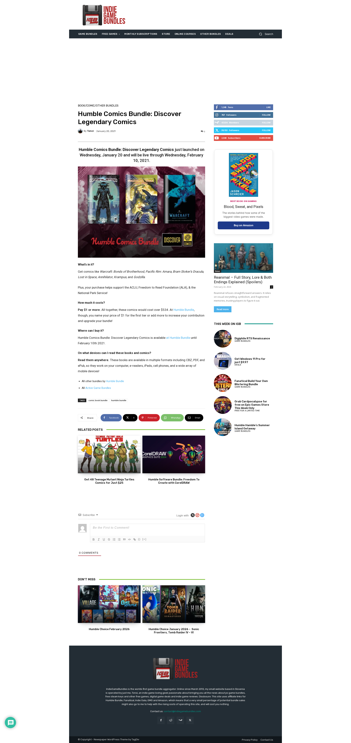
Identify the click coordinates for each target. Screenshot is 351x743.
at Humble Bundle (178, 338)
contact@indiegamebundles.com (182, 711)
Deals (238, 365)
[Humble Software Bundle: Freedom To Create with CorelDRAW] (173, 454)
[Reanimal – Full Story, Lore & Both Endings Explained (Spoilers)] (243, 258)
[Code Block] (129, 539)
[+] (144, 539)
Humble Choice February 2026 (109, 629)
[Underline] (103, 539)
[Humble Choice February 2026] (109, 604)
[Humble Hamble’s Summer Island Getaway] (223, 427)
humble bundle (118, 400)
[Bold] (93, 539)
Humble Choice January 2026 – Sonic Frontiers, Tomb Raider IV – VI (174, 631)
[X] (190, 720)
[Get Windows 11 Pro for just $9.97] (223, 361)
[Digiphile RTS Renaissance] (223, 339)
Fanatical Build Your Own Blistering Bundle (251, 382)
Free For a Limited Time (247, 411)
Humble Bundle (183, 310)
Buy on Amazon (243, 225)
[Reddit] (170, 720)
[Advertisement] (206, 15)
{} (139, 539)
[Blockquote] (124, 539)
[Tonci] (81, 131)
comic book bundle (97, 400)
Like (268, 107)
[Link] (134, 539)
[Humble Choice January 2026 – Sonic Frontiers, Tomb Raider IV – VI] (173, 604)
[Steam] (180, 720)
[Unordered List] (119, 539)
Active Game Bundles (98, 388)
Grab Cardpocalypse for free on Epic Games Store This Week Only (252, 405)
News (217, 271)
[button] (264, 34)
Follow (266, 114)
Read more (223, 309)
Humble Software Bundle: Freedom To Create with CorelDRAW (173, 481)
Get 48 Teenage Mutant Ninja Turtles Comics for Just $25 (109, 481)
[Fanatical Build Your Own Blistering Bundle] (223, 383)
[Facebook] (161, 720)
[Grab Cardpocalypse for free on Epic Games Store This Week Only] (223, 405)
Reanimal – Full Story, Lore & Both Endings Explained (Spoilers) (243, 279)
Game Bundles (242, 341)
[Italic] (98, 539)
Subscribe (265, 138)
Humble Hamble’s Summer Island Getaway (252, 427)
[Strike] (109, 539)
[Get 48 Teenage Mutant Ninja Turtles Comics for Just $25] (109, 454)
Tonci (90, 131)
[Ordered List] (114, 539)
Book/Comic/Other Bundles (98, 105)
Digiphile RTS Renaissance (252, 338)
